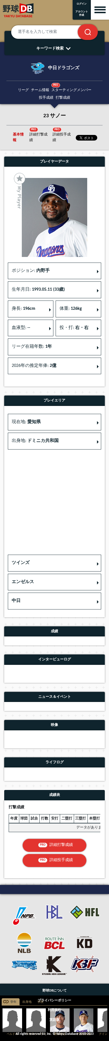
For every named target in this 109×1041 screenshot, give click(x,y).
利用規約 (54, 1010)
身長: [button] (23, 308)
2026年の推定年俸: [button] (34, 365)
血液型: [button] (21, 328)
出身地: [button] (35, 441)
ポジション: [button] (31, 270)
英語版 (54, 1020)
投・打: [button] (74, 328)
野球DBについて (54, 990)
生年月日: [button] (38, 289)
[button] (54, 563)
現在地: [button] (26, 422)
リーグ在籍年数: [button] (32, 346)
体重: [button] (71, 308)
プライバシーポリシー (54, 1000)
